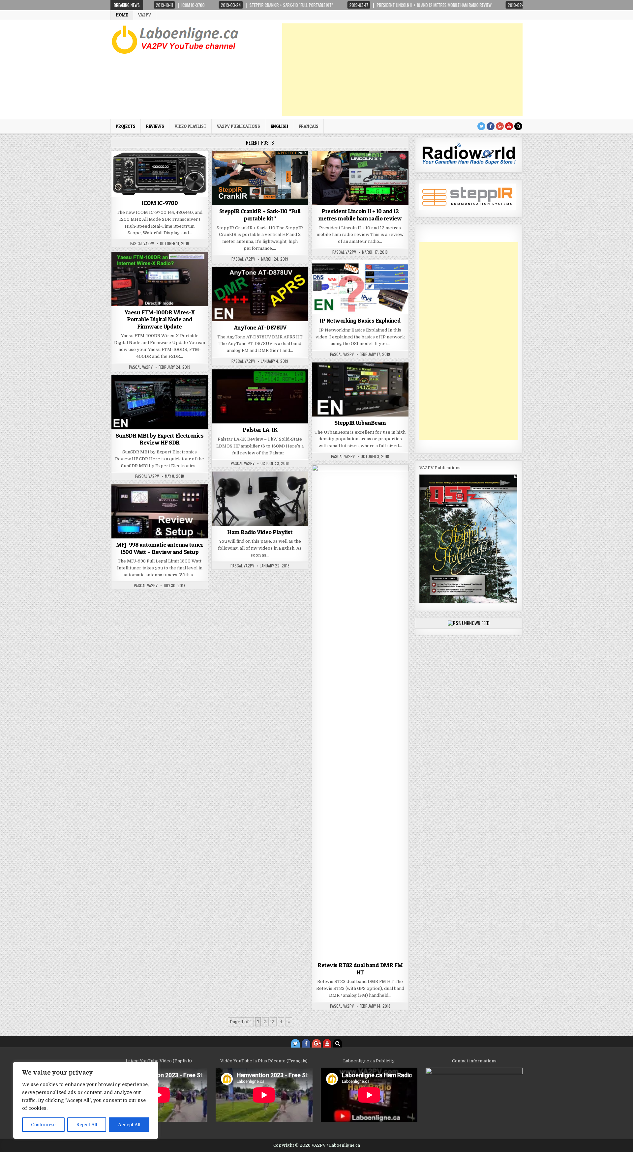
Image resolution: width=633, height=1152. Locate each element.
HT (257, 283)
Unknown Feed (476, 622)
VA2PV (144, 14)
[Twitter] (481, 126)
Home (122, 14)
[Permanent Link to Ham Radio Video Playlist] (260, 499)
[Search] (518, 126)
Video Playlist (190, 126)
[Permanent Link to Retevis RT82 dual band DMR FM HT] (360, 712)
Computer (333, 276)
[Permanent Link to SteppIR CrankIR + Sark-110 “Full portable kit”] (260, 178)
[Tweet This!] (121, 193)
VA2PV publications (238, 126)
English (279, 126)
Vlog (267, 487)
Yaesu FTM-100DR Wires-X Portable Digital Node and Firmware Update (160, 319)
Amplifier (266, 385)
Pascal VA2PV (142, 243)
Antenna (275, 167)
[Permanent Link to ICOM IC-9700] (159, 174)
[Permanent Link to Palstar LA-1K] (260, 396)
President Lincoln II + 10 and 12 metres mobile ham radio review (360, 215)
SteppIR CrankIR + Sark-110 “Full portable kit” (260, 215)
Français (308, 126)
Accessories (249, 167)
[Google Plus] (500, 126)
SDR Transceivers (169, 167)
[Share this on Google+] (159, 193)
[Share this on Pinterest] (178, 193)
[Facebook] (491, 126)
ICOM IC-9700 (159, 202)
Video (392, 276)
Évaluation (144, 268)
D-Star (139, 167)
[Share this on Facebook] (140, 193)
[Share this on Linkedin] (198, 193)
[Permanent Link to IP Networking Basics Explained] (360, 287)
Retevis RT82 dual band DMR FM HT (360, 969)
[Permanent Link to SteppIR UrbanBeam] (360, 389)
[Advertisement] (402, 69)
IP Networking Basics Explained (360, 320)
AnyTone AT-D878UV (260, 327)
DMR (246, 283)
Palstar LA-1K (260, 429)
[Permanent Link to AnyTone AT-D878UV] (260, 294)
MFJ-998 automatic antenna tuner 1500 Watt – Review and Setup (159, 548)
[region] (85, 1100)
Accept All (129, 1124)
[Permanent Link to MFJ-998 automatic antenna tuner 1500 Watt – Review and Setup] (159, 511)
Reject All (86, 1124)
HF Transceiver (345, 167)
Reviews (155, 126)
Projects (126, 126)
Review (271, 283)
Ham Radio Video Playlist (259, 532)
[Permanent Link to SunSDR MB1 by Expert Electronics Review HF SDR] (159, 402)
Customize (43, 1124)
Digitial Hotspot (364, 276)
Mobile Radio (377, 167)
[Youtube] (509, 126)
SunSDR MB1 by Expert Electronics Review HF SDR (159, 439)
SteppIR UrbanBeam (360, 422)
